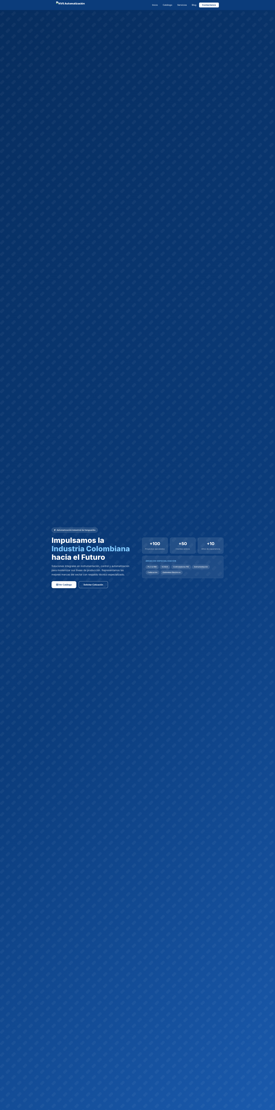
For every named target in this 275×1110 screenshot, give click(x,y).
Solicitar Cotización (93, 584)
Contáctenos (209, 5)
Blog (194, 5)
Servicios (182, 5)
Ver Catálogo (65, 584)
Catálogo (167, 5)
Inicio (155, 5)
